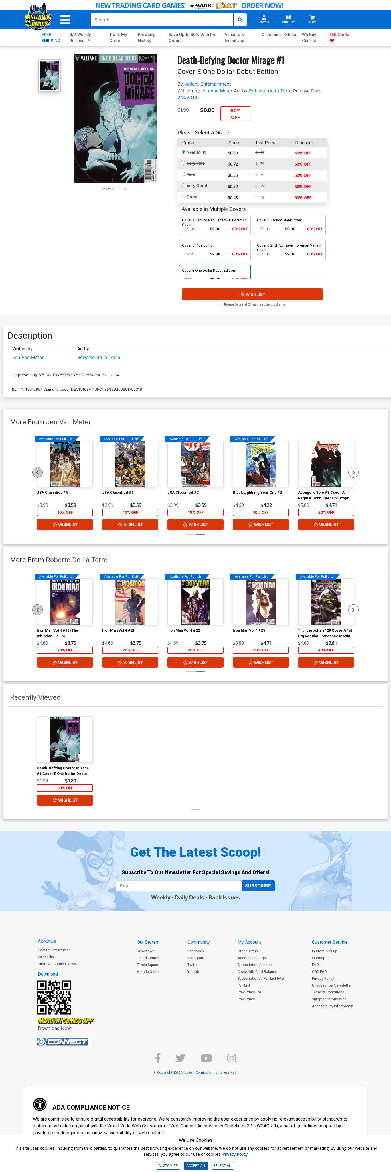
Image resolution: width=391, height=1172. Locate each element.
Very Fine (196, 163)
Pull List (244, 985)
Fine (191, 174)
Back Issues (224, 897)
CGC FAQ (319, 971)
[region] (37, 472)
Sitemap (318, 958)
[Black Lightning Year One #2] (261, 464)
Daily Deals (189, 897)
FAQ (315, 965)
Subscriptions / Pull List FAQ (261, 978)
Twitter (193, 965)
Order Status (248, 951)
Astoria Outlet (148, 971)
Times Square (148, 965)
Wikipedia (46, 957)
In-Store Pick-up (324, 951)
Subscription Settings (255, 965)
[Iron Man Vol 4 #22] (195, 601)
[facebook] (157, 1060)
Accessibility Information (332, 1006)
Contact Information (54, 950)
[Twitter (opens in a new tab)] (180, 1060)
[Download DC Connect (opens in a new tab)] (73, 1042)
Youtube (194, 971)
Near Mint (196, 152)
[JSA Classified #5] (65, 464)
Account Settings (252, 958)
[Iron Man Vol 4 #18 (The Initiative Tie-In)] (65, 601)
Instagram (195, 958)
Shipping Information (329, 999)
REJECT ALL (222, 1166)
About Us (47, 941)
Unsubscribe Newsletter (331, 985)
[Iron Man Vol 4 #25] (261, 601)
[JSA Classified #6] (130, 464)
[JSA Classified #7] (195, 464)
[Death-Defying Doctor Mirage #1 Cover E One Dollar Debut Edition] (65, 739)
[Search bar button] (240, 19)
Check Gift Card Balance (257, 971)
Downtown (146, 951)
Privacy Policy (323, 978)
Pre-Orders (246, 999)
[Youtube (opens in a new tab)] (206, 1060)
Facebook (195, 951)
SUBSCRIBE (258, 886)
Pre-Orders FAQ (250, 992)
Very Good (197, 185)
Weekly (161, 897)
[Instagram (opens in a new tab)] (231, 1060)
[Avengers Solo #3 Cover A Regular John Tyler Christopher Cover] (326, 464)
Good (192, 196)
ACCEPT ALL (196, 1166)
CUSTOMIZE (168, 1166)
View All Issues (116, 189)
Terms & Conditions (328, 992)
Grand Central (148, 958)
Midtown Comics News (57, 964)
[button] (65, 19)
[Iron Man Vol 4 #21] (130, 601)
